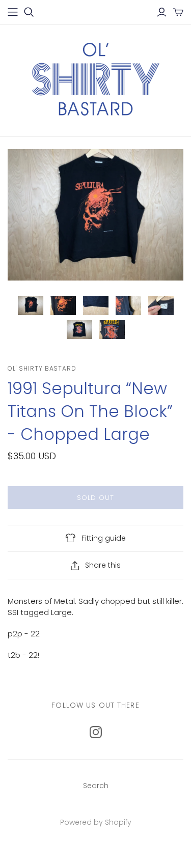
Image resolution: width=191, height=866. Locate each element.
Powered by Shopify (95, 822)
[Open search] (29, 12)
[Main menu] (13, 12)
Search (95, 785)
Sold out (95, 497)
